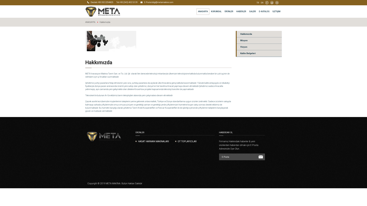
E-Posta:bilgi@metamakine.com (158, 2)
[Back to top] (358, 197)
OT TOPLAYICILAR (187, 141)
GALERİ (252, 11)
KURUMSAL (216, 11)
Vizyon (243, 47)
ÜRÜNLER (229, 11)
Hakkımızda (246, 34)
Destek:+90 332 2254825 (102, 2)
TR (257, 3)
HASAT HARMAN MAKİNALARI (153, 141)
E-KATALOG (264, 11)
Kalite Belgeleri (248, 53)
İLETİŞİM (276, 11)
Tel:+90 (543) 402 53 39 (126, 2)
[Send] (261, 157)
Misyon (244, 40)
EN (262, 3)
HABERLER (241, 11)
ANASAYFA (203, 11)
